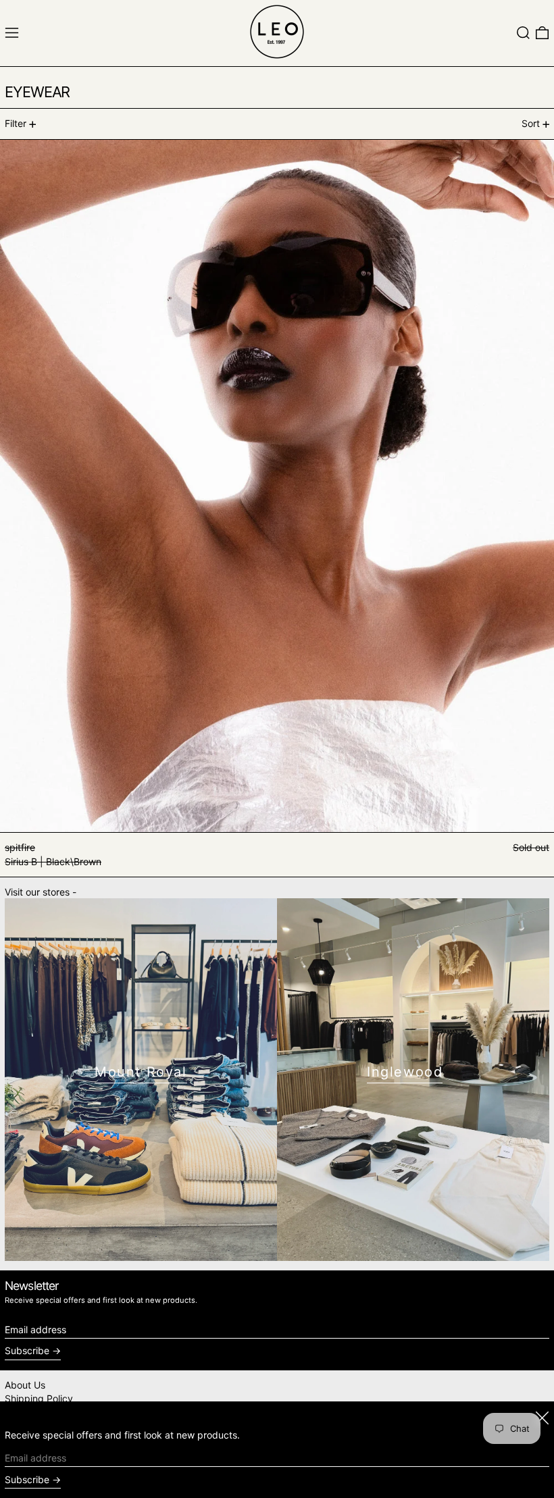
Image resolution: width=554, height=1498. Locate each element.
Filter (15, 123)
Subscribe (27, 1350)
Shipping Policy (39, 1398)
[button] (523, 33)
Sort (531, 123)
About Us (25, 1385)
